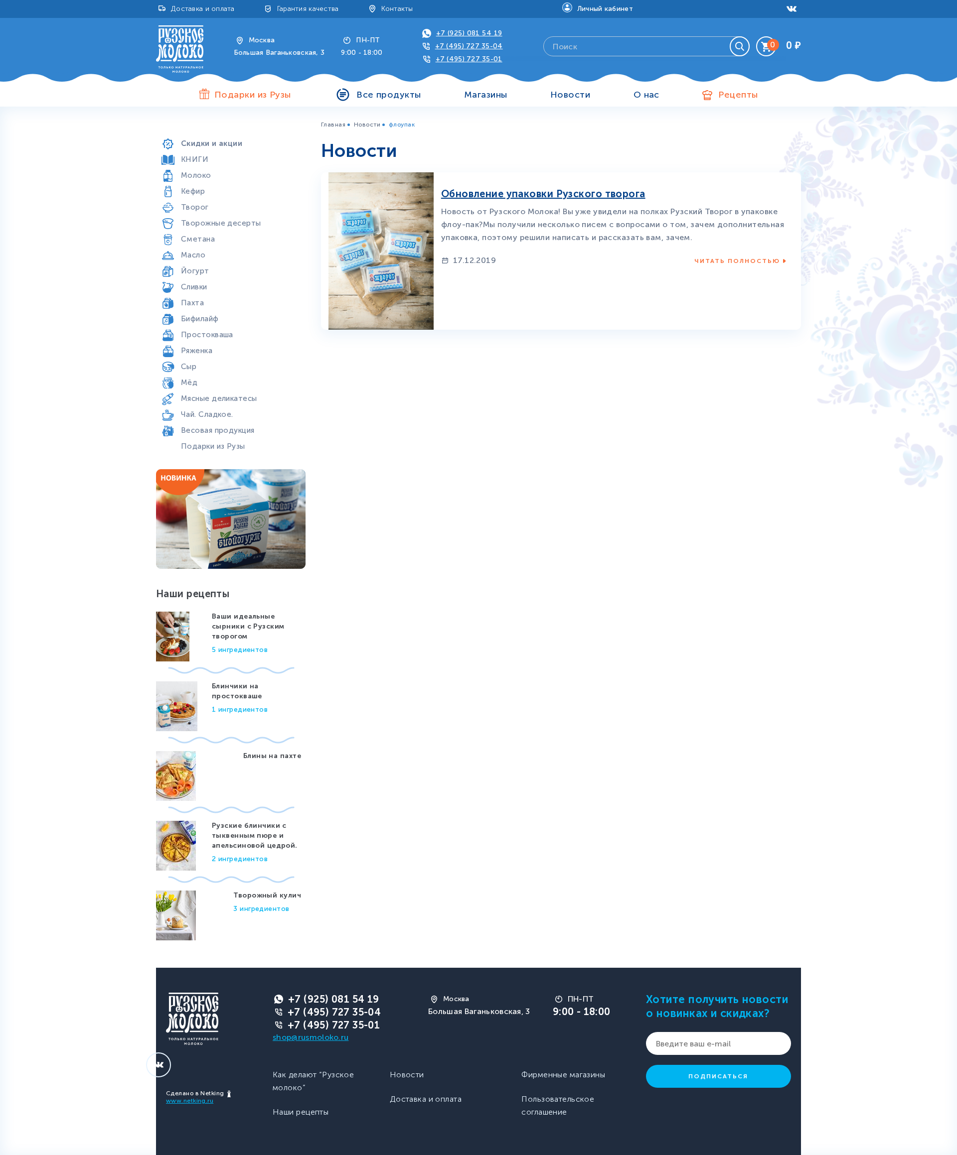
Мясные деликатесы (219, 398)
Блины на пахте (272, 756)
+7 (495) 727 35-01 (469, 59)
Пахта (192, 302)
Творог (195, 207)
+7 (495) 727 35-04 (469, 46)
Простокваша (207, 334)
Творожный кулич (267, 895)
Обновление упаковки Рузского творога (543, 194)
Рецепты (738, 94)
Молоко (196, 175)
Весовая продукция (217, 430)
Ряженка (196, 350)
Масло (193, 255)
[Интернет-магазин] (179, 48)
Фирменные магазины (563, 1074)
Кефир (193, 191)
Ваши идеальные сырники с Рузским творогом (248, 626)
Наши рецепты (300, 1112)
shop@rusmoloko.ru (310, 1037)
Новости (570, 94)
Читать (737, 260)
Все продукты (388, 94)
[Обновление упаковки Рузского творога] (381, 250)
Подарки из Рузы (213, 446)
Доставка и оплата (203, 8)
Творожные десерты (221, 223)
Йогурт (195, 270)
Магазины (485, 94)
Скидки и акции (211, 143)
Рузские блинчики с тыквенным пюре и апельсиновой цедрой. (255, 835)
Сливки (194, 286)
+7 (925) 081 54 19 (469, 33)
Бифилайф (200, 318)
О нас (646, 94)
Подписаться (718, 1076)
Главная (333, 124)
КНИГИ (194, 159)
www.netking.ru (189, 1100)
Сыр (188, 366)
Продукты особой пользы (230, 127)
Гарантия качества (308, 8)
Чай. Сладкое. (207, 414)
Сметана (198, 239)
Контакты (397, 8)
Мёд (189, 382)
